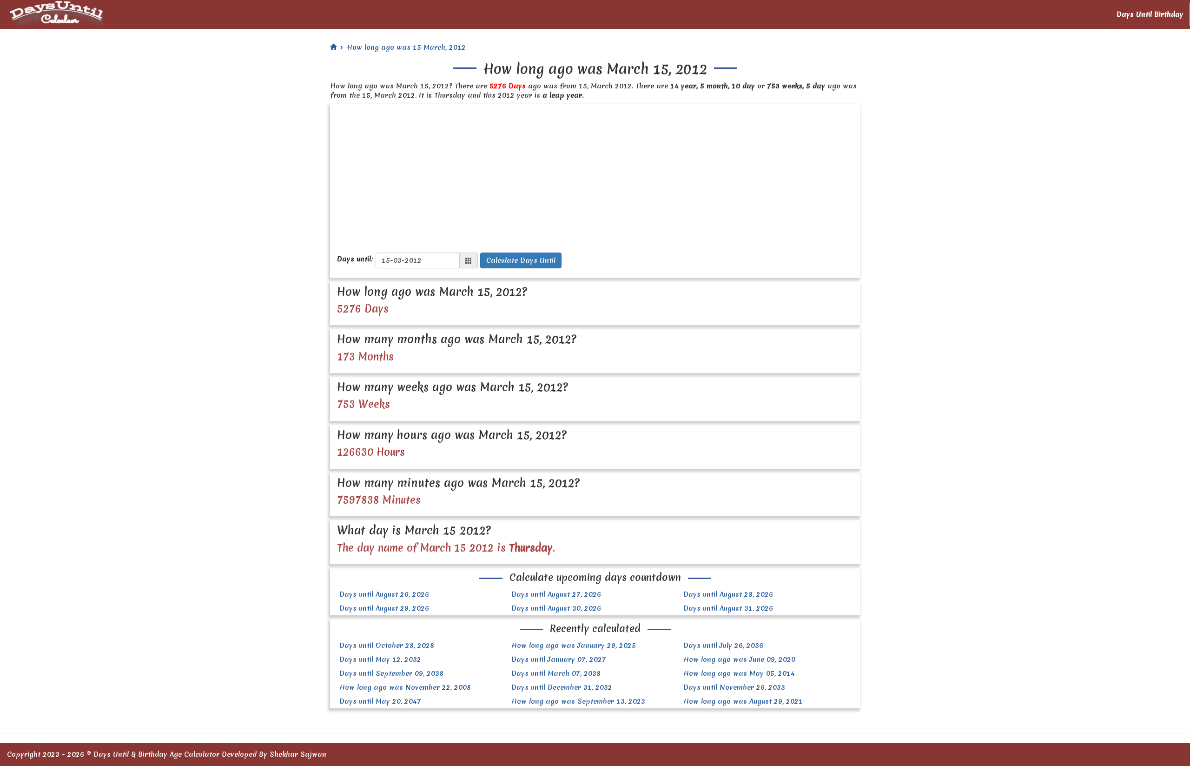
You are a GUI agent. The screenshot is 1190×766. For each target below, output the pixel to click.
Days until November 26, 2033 (734, 687)
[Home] (333, 47)
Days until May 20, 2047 (380, 701)
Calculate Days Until (520, 260)
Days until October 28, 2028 (386, 645)
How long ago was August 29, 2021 (743, 701)
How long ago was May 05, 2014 (739, 673)
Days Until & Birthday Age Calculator (156, 754)
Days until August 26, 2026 (384, 594)
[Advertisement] (595, 173)
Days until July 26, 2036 (723, 645)
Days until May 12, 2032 (380, 659)
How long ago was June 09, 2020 (739, 659)
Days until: (355, 259)
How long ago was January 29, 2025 (573, 645)
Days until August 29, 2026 (384, 608)
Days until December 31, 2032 (561, 687)
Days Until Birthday (1150, 14)
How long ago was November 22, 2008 (405, 687)
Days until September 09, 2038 (391, 673)
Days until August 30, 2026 (556, 608)
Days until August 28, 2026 (728, 594)
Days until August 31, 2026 (728, 608)
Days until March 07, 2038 (556, 673)
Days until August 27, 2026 (556, 594)
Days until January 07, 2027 (558, 659)
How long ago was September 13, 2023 (578, 701)
